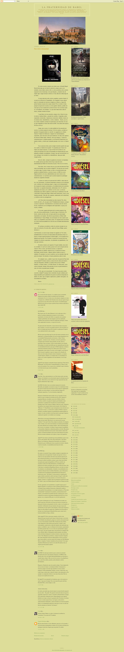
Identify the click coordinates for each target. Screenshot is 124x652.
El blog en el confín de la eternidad (79, 486)
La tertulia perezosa (75, 495)
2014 (74, 453)
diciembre (76, 417)
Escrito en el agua (75, 491)
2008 (74, 466)
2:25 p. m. (41, 585)
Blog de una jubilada (76, 480)
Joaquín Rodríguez (42, 621)
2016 (74, 448)
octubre (76, 421)
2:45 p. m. (41, 307)
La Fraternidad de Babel (62, 7)
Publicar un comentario (39, 633)
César (39, 374)
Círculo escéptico (75, 482)
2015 (74, 451)
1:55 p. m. (41, 447)
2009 (74, 464)
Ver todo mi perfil (83, 522)
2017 (74, 446)
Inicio (52, 635)
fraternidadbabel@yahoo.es (62, 650)
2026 (74, 406)
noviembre (77, 419)
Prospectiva (74, 505)
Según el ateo (74, 507)
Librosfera (73, 497)
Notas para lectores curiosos (77, 503)
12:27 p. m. (41, 546)
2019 (74, 442)
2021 (74, 437)
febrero (76, 432)
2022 (74, 415)
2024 (74, 410)
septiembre (77, 423)
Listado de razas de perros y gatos (79, 499)
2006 (74, 470)
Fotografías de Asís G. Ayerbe (78, 493)
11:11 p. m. (41, 607)
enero (75, 435)
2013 (74, 455)
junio (75, 430)
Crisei (72, 484)
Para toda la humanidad (79, 427)
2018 (74, 444)
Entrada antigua (65, 635)
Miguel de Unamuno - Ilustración (78, 501)
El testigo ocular (75, 488)
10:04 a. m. (41, 617)
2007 (74, 468)
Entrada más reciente (39, 635)
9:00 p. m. (41, 370)
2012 (74, 457)
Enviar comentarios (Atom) (46, 639)
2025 (74, 408)
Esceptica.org (74, 489)
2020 (74, 440)
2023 (74, 413)
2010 (74, 461)
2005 (74, 472)
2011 (74, 459)
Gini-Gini (40, 292)
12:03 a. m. (41, 629)
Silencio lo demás (75, 509)
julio (75, 425)
